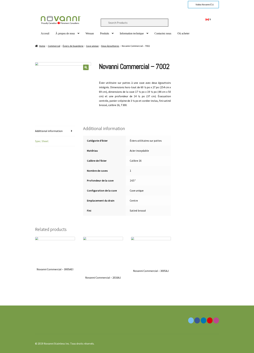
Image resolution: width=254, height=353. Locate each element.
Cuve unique (92, 45)
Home (42, 45)
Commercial (54, 45)
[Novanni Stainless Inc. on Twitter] (191, 320)
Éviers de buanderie (73, 45)
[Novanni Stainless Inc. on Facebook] (197, 320)
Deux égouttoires (110, 45)
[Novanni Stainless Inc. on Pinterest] (210, 320)
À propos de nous (65, 33)
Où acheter (183, 33)
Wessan (90, 33)
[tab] (55, 131)
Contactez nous (162, 33)
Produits (104, 33)
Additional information (49, 131)
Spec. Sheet (42, 141)
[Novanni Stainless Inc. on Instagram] (216, 320)
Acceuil (45, 33)
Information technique (132, 33)
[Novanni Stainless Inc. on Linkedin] (203, 320)
